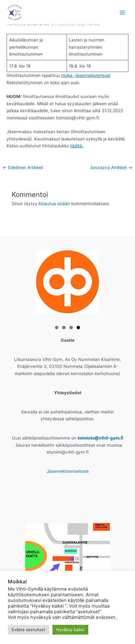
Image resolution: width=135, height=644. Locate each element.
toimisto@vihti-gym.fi (100, 437)
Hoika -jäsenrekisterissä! (86, 75)
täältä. (76, 145)
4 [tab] (78, 327)
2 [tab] (64, 327)
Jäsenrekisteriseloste (67, 471)
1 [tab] (56, 327)
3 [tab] (71, 327)
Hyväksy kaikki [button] (70, 629)
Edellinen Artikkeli (23, 167)
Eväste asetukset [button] (29, 629)
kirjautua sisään (54, 203)
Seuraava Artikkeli (111, 167)
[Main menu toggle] (122, 12)
